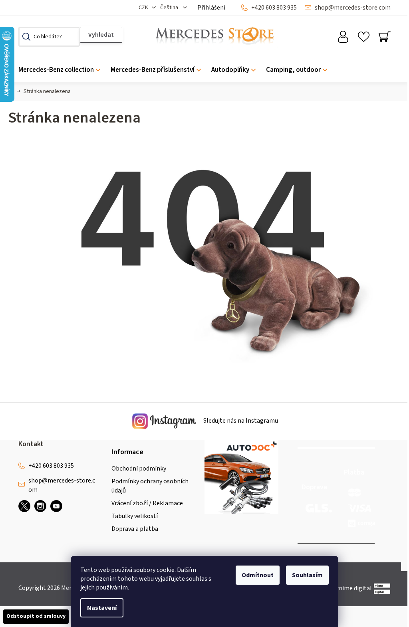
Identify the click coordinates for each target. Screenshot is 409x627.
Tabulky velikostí (134, 516)
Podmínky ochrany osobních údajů (150, 485)
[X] (24, 506)
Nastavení (102, 607)
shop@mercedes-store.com (353, 7)
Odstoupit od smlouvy (36, 616)
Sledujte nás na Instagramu (240, 420)
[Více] (379, 68)
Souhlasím (307, 575)
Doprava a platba (134, 528)
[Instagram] (40, 506)
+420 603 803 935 (274, 7)
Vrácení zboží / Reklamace (147, 503)
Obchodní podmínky (138, 468)
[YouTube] (56, 506)
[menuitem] (61, 70)
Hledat (101, 35)
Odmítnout (258, 575)
